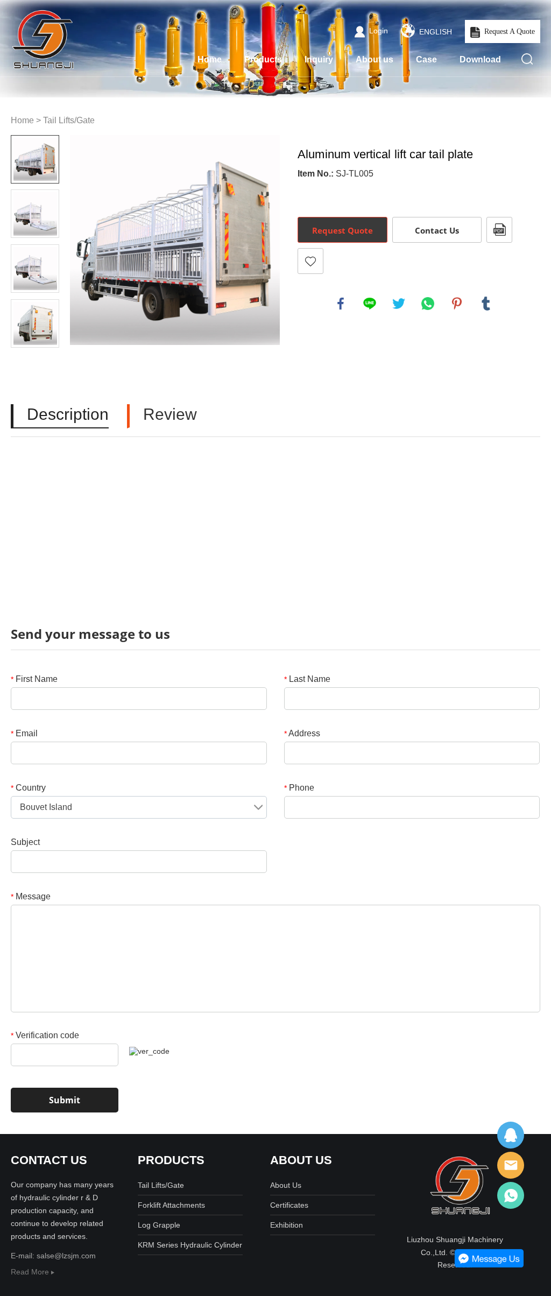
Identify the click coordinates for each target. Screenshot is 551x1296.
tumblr (486, 303)
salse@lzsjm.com (66, 1255)
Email (24, 733)
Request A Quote (509, 31)
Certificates (289, 1205)
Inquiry (319, 59)
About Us (285, 1185)
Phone (299, 787)
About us (374, 59)
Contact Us (437, 230)
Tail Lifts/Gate (69, 120)
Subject (25, 842)
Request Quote (342, 230)
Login (378, 30)
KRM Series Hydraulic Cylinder (190, 1245)
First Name (34, 679)
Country (28, 787)
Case (426, 59)
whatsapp (428, 303)
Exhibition (286, 1225)
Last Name (307, 679)
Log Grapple (159, 1225)
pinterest (457, 303)
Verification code (45, 1035)
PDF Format (499, 230)
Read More (31, 1271)
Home (209, 59)
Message (31, 896)
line (370, 303)
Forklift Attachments (171, 1205)
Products (263, 59)
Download (480, 59)
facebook (341, 303)
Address (302, 733)
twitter (399, 303)
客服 (510, 1135)
